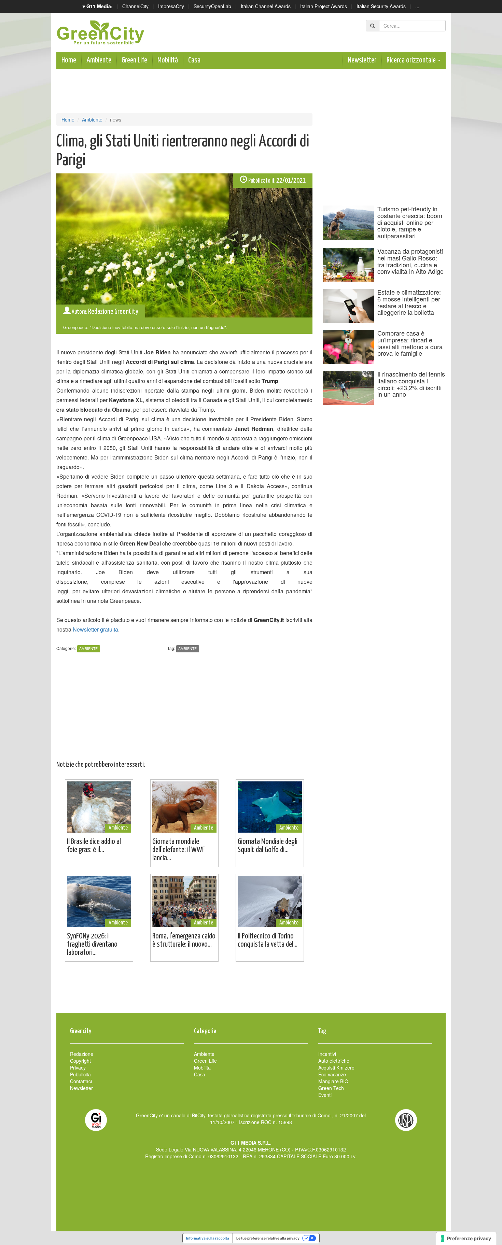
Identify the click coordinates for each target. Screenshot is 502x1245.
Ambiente (98, 60)
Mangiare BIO (333, 1081)
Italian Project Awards (323, 6)
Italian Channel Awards (266, 6)
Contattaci (81, 1081)
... (417, 6)
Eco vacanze (332, 1074)
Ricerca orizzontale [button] (412, 60)
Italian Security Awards (381, 6)
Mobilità (167, 60)
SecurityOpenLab (212, 6)
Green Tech (331, 1088)
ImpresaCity (171, 6)
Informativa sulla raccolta (207, 1238)
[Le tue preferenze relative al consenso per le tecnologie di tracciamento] (466, 1238)
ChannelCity (135, 6)
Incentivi (327, 1053)
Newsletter (362, 60)
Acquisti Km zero (336, 1067)
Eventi (325, 1094)
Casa (194, 60)
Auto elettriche (333, 1060)
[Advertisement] (251, 990)
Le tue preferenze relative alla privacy (267, 1238)
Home (68, 60)
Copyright (80, 1060)
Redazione (81, 1053)
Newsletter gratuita (95, 629)
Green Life (134, 60)
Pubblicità (80, 1074)
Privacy (78, 1067)
